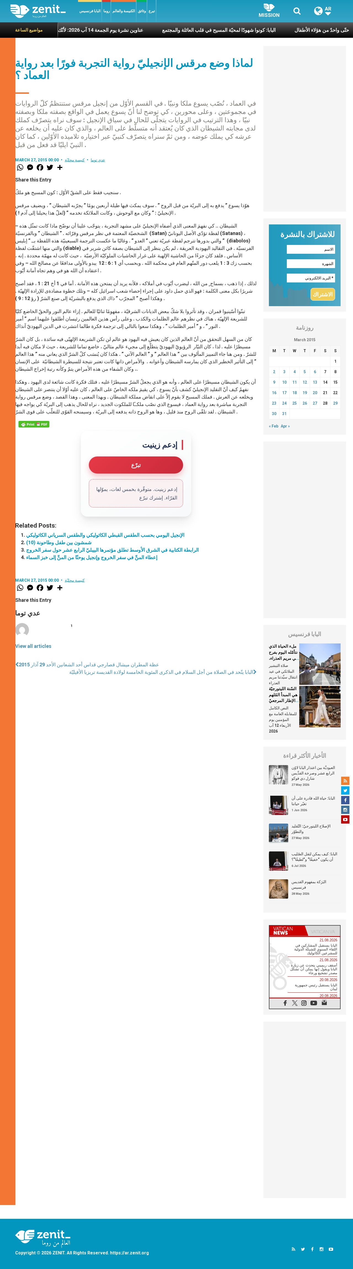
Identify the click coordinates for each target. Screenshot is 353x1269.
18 (294, 393)
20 (315, 393)
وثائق (142, 11)
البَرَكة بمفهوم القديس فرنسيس (309, 884)
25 (294, 403)
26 (305, 403)
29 (335, 403)
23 (274, 403)
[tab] (287, 931)
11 (294, 382)
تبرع (152, 11)
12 (305, 382)
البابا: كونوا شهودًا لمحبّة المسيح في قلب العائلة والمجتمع (195, 30)
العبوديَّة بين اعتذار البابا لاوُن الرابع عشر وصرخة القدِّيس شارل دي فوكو (313, 773)
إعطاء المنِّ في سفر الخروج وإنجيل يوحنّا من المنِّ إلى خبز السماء (91, 557)
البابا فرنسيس (90, 11)
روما (106, 11)
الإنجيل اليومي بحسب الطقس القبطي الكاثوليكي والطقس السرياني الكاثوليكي (105, 535)
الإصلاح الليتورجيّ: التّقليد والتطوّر (311, 829)
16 (274, 393)
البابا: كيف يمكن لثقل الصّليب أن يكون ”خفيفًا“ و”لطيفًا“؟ (314, 857)
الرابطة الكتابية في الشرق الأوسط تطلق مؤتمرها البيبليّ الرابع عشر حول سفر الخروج (112, 550)
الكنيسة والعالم (124, 11)
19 (305, 393)
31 (284, 414)
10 (284, 382)
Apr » (285, 426)
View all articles (33, 646)
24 (284, 403)
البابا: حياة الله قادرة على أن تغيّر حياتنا (313, 801)
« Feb (273, 426)
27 (315, 403)
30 (274, 414)
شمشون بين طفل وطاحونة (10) (59, 542)
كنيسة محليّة (75, 160)
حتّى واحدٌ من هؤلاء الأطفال (298, 30)
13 (315, 382)
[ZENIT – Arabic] (44, 11)
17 (284, 393)
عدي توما (98, 160)
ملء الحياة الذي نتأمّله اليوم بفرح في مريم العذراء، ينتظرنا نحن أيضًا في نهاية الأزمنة (283, 658)
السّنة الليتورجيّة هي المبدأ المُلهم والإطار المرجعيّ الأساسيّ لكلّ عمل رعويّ (283, 700)
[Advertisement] (304, 129)
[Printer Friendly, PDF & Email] (33, 424)
